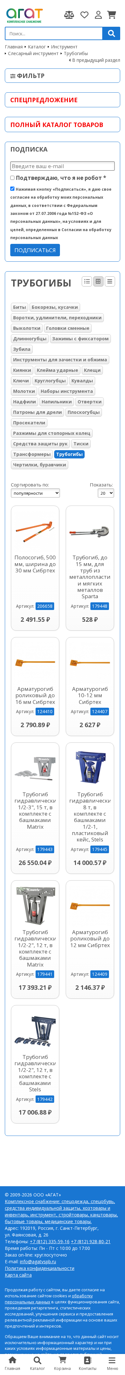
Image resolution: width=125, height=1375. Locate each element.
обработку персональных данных (49, 1299)
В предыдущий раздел (96, 60)
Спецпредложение (44, 99)
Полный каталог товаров (56, 124)
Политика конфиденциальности (39, 1268)
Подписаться (35, 250)
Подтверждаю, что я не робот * (60, 177)
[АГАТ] (24, 15)
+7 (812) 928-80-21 (91, 1241)
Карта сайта (18, 1275)
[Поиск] (111, 33)
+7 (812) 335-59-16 (50, 1241)
